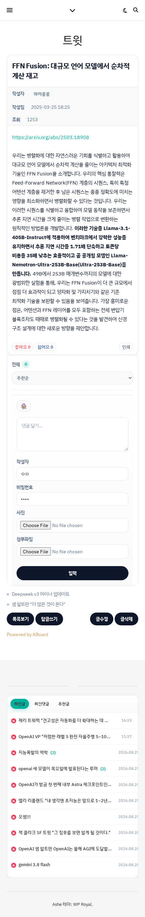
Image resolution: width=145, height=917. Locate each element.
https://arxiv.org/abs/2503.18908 (50, 137)
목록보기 (20, 619)
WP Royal (82, 904)
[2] (24, 406)
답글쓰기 (49, 619)
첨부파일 (25, 539)
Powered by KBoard (27, 634)
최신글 (19, 704)
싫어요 (45, 347)
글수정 (102, 619)
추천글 (63, 704)
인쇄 (126, 347)
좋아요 (23, 347)
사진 (21, 512)
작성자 (23, 461)
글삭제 (126, 619)
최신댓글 (41, 704)
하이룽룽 (42, 94)
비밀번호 (25, 487)
